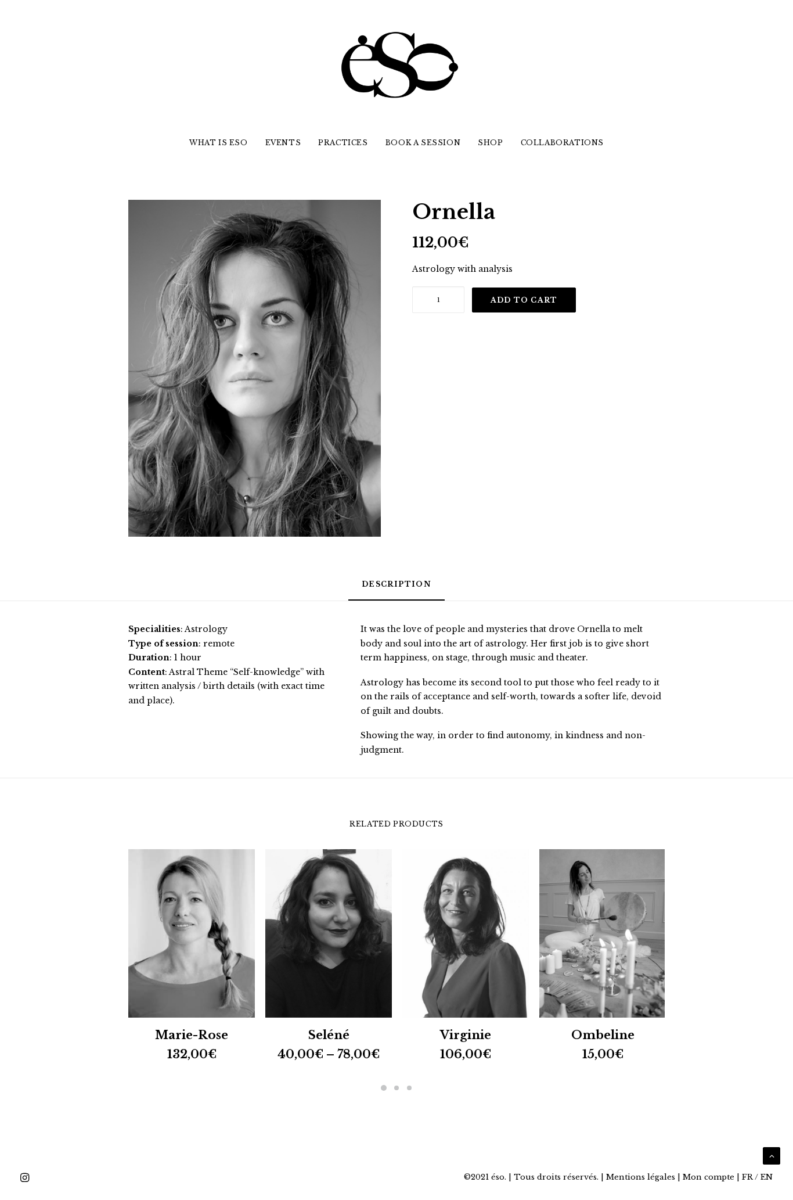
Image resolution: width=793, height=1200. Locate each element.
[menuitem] (222, 143)
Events (283, 142)
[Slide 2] (396, 1088)
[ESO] (396, 64)
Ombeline (603, 1035)
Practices (342, 142)
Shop (490, 142)
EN (766, 1177)
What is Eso (218, 142)
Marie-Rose (191, 1035)
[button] (254, 368)
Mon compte (708, 1177)
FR (747, 1177)
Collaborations (562, 142)
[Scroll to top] (771, 1155)
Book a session (422, 142)
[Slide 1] (383, 1088)
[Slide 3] (409, 1088)
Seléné (328, 1035)
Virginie (465, 1035)
